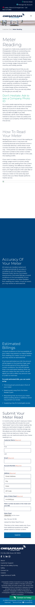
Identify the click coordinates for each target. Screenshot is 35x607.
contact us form (20, 529)
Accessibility (28, 602)
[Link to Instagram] (9, 556)
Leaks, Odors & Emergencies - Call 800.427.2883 (15, 8)
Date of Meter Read (13, 496)
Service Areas (27, 2)
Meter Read (7, 513)
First (5, 446)
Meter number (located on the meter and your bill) (17, 504)
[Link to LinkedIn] (6, 556)
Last (5, 454)
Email (9, 458)
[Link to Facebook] (1, 556)
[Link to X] (4, 557)
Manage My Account (25, 5)
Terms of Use (17, 602)
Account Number (12, 465)
